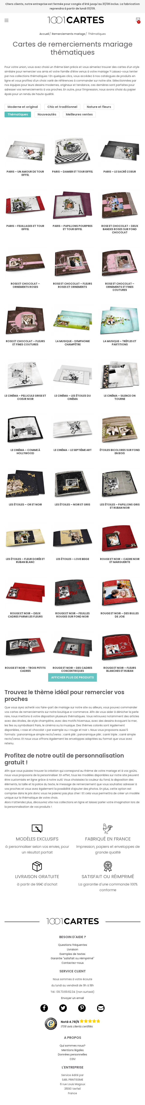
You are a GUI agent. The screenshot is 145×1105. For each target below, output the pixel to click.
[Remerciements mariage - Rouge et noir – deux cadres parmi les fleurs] (25, 592)
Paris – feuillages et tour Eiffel (25, 227)
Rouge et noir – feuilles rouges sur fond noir (72, 614)
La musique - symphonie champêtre (73, 342)
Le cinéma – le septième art (73, 450)
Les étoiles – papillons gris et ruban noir (120, 506)
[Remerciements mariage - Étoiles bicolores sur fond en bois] (119, 429)
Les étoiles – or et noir (25, 504)
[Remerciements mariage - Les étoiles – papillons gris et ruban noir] (119, 483)
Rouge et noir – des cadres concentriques (72, 669)
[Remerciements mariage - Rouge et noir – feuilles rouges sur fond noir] (72, 592)
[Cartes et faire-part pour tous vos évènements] (72, 20)
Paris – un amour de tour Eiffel (25, 173)
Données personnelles (72, 1054)
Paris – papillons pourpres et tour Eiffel (73, 227)
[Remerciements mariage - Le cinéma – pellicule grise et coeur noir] (25, 375)
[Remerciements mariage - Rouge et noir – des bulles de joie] (119, 592)
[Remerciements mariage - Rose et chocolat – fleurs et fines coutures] (25, 320)
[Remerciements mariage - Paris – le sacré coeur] (119, 151)
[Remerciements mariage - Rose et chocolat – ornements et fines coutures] (119, 263)
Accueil (44, 34)
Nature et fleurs (99, 107)
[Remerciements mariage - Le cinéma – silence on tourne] (119, 375)
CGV (73, 1059)
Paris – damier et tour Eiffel (72, 172)
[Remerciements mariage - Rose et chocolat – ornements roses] (25, 263)
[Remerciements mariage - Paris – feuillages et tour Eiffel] (25, 205)
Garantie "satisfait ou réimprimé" (72, 958)
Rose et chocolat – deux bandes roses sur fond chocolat (119, 229)
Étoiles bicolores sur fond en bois (120, 451)
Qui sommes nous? (72, 1045)
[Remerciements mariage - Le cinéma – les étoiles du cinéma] (72, 375)
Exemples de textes (72, 954)
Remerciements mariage (68, 34)
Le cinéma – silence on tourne (120, 397)
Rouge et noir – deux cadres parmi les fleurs (25, 614)
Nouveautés (47, 114)
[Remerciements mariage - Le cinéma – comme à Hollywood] (25, 429)
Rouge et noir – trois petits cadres (25, 669)
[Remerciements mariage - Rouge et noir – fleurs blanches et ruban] (119, 647)
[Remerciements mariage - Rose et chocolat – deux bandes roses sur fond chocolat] (119, 205)
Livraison (72, 949)
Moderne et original (23, 107)
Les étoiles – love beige (72, 559)
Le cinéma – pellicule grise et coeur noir (25, 397)
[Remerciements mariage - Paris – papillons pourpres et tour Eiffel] (72, 205)
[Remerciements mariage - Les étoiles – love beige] (72, 538)
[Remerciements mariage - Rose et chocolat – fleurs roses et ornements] (72, 263)
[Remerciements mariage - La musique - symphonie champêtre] (72, 320)
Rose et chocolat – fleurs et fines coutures (25, 342)
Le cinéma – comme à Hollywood (25, 451)
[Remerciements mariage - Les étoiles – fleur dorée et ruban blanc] (25, 538)
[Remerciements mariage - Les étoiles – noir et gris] (72, 483)
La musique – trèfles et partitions (119, 342)
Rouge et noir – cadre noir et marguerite (120, 560)
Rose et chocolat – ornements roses (25, 285)
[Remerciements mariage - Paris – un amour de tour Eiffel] (25, 151)
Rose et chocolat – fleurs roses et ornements (72, 285)
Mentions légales (73, 1050)
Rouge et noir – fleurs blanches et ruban (119, 669)
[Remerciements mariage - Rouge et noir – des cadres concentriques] (72, 647)
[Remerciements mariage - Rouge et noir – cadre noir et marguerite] (119, 538)
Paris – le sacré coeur (119, 172)
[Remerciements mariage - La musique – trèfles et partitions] (119, 320)
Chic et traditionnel (62, 107)
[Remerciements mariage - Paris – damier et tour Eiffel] (72, 151)
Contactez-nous (73, 963)
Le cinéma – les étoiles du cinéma (72, 397)
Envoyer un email (72, 998)
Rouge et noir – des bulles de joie (120, 614)
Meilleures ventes (79, 114)
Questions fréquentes (72, 945)
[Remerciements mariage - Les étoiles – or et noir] (25, 483)
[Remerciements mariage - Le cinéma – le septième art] (72, 429)
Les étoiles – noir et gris (72, 504)
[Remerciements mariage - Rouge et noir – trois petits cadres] (25, 647)
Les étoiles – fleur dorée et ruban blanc (25, 560)
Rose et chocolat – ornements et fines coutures (119, 287)
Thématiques (18, 114)
